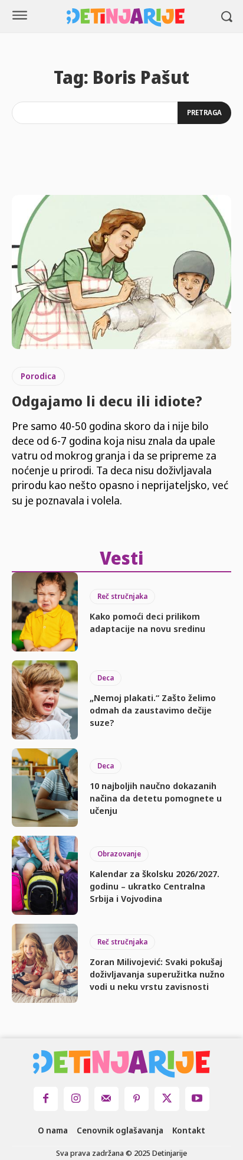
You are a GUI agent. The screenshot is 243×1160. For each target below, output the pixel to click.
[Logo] (126, 17)
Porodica (38, 376)
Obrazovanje (119, 854)
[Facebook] (46, 1099)
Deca (105, 678)
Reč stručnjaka (122, 596)
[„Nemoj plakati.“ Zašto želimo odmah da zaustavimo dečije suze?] (45, 699)
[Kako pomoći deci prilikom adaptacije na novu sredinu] (45, 611)
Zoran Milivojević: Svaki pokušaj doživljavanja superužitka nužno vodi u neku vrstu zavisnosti (157, 974)
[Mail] (106, 1099)
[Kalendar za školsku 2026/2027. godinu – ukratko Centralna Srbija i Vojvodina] (45, 875)
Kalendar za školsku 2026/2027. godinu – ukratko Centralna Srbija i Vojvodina (154, 886)
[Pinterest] (136, 1099)
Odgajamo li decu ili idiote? (107, 400)
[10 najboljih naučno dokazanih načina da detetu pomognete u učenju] (45, 787)
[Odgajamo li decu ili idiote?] (121, 271)
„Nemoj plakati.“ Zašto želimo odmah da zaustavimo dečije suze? (153, 710)
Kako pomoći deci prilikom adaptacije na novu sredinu (147, 622)
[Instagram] (76, 1099)
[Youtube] (197, 1099)
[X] (167, 1099)
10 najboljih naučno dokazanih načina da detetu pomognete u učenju (156, 798)
